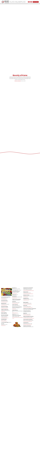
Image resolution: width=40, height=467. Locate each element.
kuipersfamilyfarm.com (15, 312)
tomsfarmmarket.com (3, 298)
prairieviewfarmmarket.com (4, 308)
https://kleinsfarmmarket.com (4, 317)
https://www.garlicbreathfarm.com (27, 324)
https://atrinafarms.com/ (15, 303)
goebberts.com (3, 311)
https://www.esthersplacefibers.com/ (27, 307)
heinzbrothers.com (14, 293)
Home (10, 1)
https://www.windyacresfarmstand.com (28, 293)
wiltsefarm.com (14, 308)
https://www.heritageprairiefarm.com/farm (28, 290)
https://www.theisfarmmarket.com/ (27, 321)
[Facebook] (28, 2)
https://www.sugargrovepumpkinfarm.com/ (28, 318)
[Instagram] (30, 2)
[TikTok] (31, 2)
